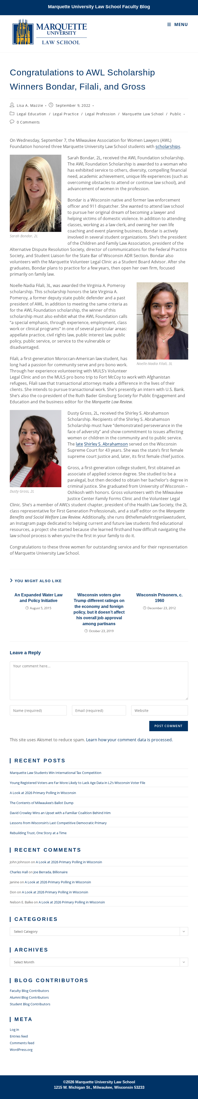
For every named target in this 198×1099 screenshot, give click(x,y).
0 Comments (28, 122)
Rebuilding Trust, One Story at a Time (38, 833)
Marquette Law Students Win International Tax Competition (55, 772)
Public (176, 113)
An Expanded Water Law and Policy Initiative (38, 598)
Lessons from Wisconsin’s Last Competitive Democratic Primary (58, 823)
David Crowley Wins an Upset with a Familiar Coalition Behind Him (60, 812)
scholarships (167, 146)
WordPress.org (21, 1049)
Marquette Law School (143, 113)
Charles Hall (19, 872)
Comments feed (22, 1043)
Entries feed (19, 1036)
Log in (14, 1029)
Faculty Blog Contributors (29, 990)
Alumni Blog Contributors (29, 997)
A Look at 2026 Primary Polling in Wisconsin (43, 792)
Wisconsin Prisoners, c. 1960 (159, 598)
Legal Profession (100, 113)
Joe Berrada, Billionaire (51, 872)
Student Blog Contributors (30, 1004)
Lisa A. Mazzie (30, 105)
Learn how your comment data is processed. (129, 740)
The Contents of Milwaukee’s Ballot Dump (41, 802)
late (79, 444)
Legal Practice (66, 113)
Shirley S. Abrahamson (106, 444)
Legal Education (31, 113)
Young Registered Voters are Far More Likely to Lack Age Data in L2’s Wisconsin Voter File (77, 782)
